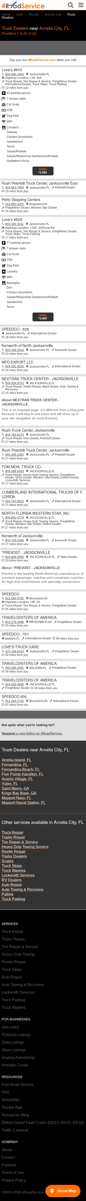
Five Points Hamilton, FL (22, 774)
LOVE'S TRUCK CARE (20, 646)
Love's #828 (12, 219)
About (7, 1150)
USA (19, 14)
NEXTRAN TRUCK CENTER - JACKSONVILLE (40, 378)
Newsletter (11, 1100)
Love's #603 (12, 69)
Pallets (7, 894)
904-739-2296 (14, 540)
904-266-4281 (14, 667)
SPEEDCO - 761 (15, 633)
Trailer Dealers (14, 856)
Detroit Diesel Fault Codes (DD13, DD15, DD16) (43, 1123)
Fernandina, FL (15, 765)
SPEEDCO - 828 (15, 329)
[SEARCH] (70, 5)
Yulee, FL (10, 784)
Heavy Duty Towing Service (25, 847)
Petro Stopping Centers (21, 199)
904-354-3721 (14, 383)
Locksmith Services (18, 875)
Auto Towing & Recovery (22, 890)
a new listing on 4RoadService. (32, 733)
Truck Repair (12, 833)
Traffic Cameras (15, 1130)
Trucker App (12, 1107)
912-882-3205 (14, 204)
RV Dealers (12, 880)
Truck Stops (12, 866)
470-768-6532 (14, 651)
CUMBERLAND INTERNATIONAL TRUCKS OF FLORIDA (42, 494)
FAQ (5, 1092)
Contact (8, 1157)
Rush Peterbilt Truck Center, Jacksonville (35, 450)
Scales (7, 861)
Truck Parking (13, 899)
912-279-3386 (14, 622)
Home (6, 14)
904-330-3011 (14, 224)
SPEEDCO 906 (14, 696)
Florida (34, 14)
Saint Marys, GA (15, 788)
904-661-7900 (14, 187)
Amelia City (53, 14)
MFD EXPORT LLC (17, 362)
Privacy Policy (14, 1180)
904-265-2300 (14, 454)
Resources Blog (15, 1115)
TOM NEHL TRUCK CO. (22, 466)
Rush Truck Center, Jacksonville (28, 430)
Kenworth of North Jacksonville (27, 345)
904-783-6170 (14, 434)
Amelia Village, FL (17, 779)
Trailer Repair (13, 837)
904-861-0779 (14, 517)
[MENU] (81, 5)
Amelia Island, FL (16, 760)
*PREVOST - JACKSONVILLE (26, 552)
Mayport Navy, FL (16, 798)
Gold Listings (13, 1042)
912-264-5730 (14, 598)
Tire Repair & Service (20, 842)
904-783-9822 (14, 501)
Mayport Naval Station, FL (24, 803)
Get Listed (10, 1027)
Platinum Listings (16, 1035)
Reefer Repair (14, 852)
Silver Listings (14, 1050)
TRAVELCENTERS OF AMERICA (29, 617)
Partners (9, 1165)
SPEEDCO (10, 593)
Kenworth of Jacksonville (22, 535)
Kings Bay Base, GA (19, 793)
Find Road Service (17, 1085)
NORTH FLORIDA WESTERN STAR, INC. (36, 513)
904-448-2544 (14, 350)
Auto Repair (12, 885)
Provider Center (15, 1065)
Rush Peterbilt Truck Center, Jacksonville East (40, 183)
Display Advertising (18, 1058)
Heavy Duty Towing (18, 954)
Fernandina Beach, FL (21, 769)
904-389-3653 (14, 471)
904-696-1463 (14, 74)
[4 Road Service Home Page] (23, 5)
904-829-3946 (14, 684)
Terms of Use (13, 1173)
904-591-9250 (14, 366)
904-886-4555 (14, 557)
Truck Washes (14, 871)
